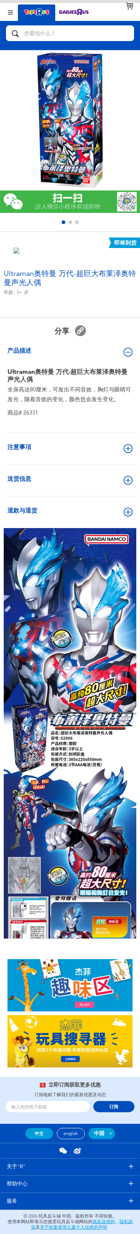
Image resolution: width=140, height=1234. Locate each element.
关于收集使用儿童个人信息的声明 (73, 1227)
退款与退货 (22, 510)
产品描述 (19, 350)
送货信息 (19, 478)
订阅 (113, 1106)
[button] (63, 222)
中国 (99, 1133)
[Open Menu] (10, 11)
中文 (39, 1133)
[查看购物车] (129, 5)
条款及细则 (104, 1221)
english (70, 1133)
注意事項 (19, 446)
